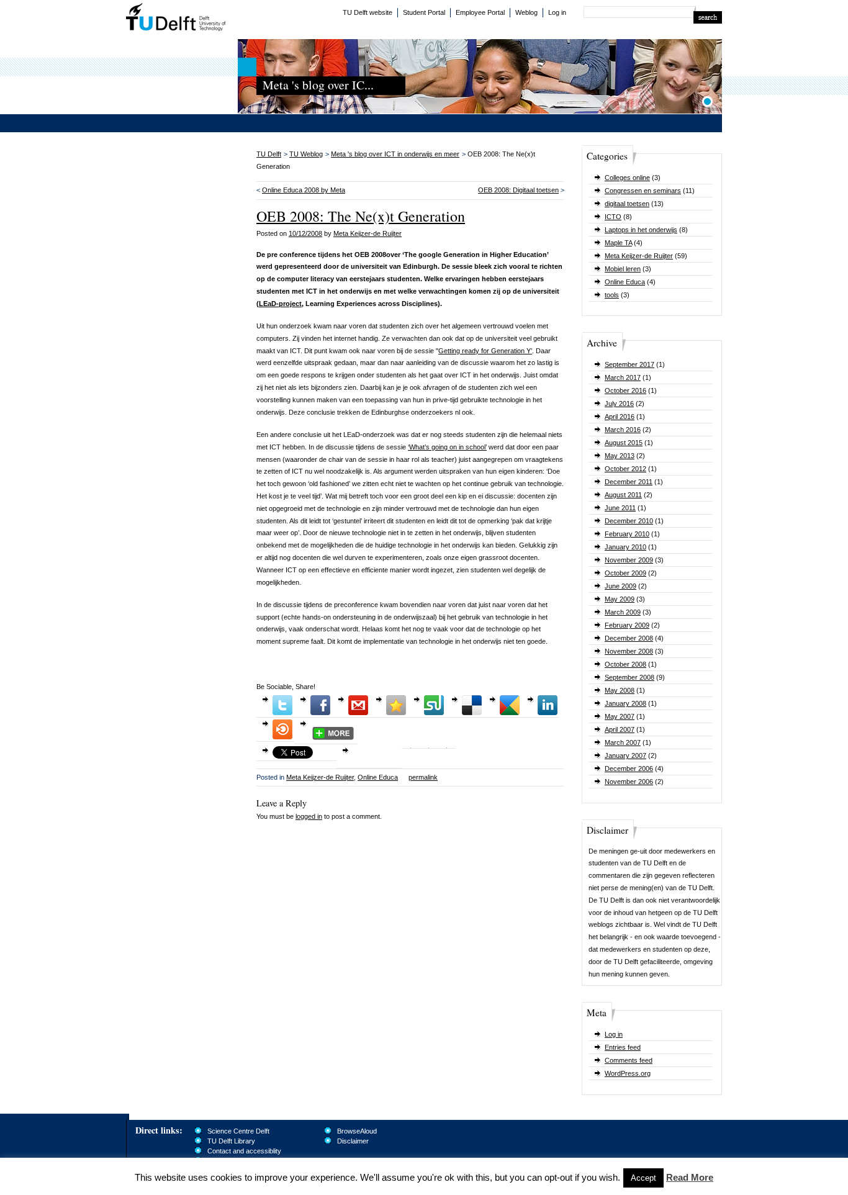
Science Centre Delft (238, 1131)
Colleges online (627, 177)
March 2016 (623, 429)
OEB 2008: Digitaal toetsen (518, 190)
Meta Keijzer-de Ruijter (639, 255)
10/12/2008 (305, 233)
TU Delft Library (231, 1141)
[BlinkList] (282, 729)
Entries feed (623, 1047)
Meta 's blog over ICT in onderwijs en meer (395, 154)
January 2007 (625, 755)
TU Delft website (367, 12)
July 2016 (619, 403)
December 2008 (629, 638)
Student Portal (424, 12)
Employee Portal (480, 12)
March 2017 (623, 377)
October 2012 (625, 468)
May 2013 (619, 455)
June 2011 (620, 508)
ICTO (613, 216)
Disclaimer (353, 1141)
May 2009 (619, 599)
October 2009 (625, 573)
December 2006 (629, 768)
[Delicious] (472, 705)
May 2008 (619, 690)
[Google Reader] (510, 705)
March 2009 (623, 612)
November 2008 (629, 651)
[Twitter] (282, 705)
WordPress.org (628, 1073)
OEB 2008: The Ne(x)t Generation (360, 216)
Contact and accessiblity (244, 1151)
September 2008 (629, 677)
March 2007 (623, 742)
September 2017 (629, 364)
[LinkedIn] (547, 705)
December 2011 (628, 481)
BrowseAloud (357, 1131)
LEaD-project (280, 303)
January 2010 (625, 547)
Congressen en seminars (643, 190)
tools (612, 295)
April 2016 (619, 416)
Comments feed (628, 1060)
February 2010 (627, 534)
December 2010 (629, 521)
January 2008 (625, 703)
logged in (308, 816)
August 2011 (623, 494)
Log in (557, 12)
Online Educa (625, 282)
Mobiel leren (623, 269)
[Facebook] (320, 705)
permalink (423, 777)
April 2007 (619, 729)
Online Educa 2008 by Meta (303, 190)
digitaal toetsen (627, 203)
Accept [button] (643, 1178)
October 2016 (625, 390)
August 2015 (624, 442)
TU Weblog (306, 154)
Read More (689, 1177)
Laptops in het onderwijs (641, 229)
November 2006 (629, 781)
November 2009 (629, 560)
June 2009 (620, 586)
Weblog (526, 12)
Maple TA (618, 242)
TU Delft (176, 18)
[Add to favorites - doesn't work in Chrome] (396, 705)
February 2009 (627, 625)
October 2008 (625, 664)
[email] (358, 705)
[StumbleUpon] (434, 705)
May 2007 (619, 716)
